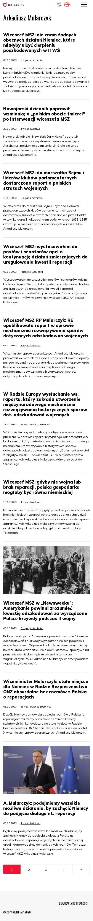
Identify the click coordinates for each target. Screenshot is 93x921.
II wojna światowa (30, 128)
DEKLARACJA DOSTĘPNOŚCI (73, 903)
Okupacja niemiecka (32, 60)
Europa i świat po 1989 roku (36, 424)
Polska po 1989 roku (32, 271)
